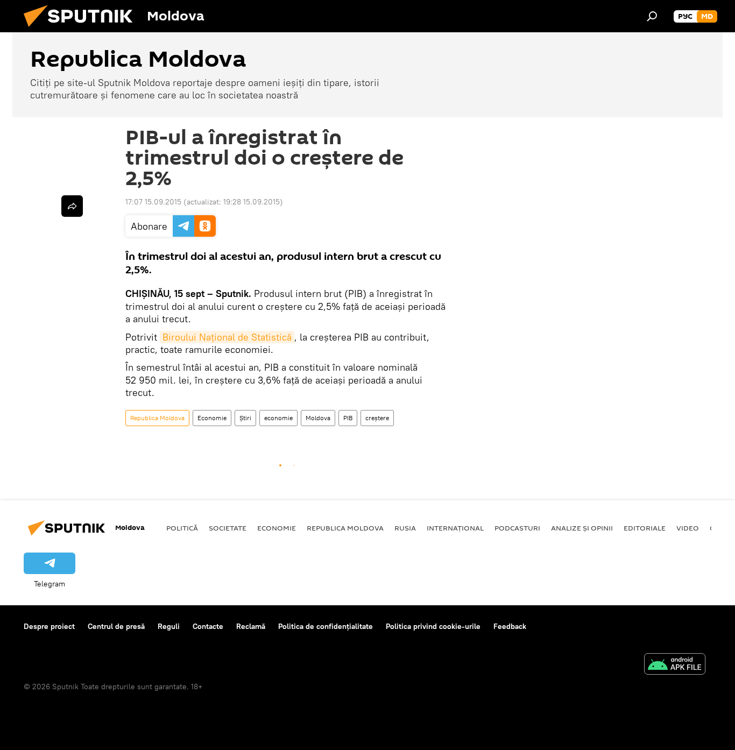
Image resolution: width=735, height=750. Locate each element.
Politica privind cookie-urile (433, 626)
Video (687, 528)
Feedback (509, 626)
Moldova (318, 418)
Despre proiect (49, 626)
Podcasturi (517, 528)
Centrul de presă (116, 626)
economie (278, 418)
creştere (377, 418)
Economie (212, 418)
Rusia (405, 528)
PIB (347, 418)
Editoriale (645, 528)
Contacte (208, 626)
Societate (227, 528)
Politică (182, 528)
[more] (72, 206)
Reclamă (250, 626)
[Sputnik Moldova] (82, 29)
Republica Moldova (157, 418)
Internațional (455, 528)
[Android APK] (674, 665)
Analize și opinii (582, 528)
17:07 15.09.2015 (153, 202)
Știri (245, 418)
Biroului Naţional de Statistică (227, 337)
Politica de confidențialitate (325, 626)
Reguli (169, 626)
